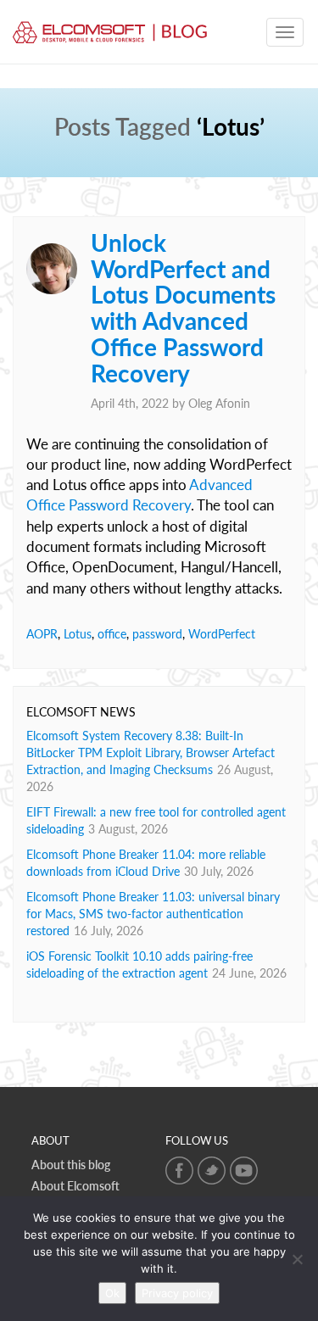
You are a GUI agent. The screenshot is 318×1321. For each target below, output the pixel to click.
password (157, 634)
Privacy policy (177, 1293)
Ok (112, 1293)
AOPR (42, 634)
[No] (296, 1259)
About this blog (70, 1164)
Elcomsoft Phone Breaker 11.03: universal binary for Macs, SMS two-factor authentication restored (153, 913)
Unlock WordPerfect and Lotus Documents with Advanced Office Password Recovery (183, 307)
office (112, 634)
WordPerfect (221, 634)
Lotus (78, 634)
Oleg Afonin (219, 403)
